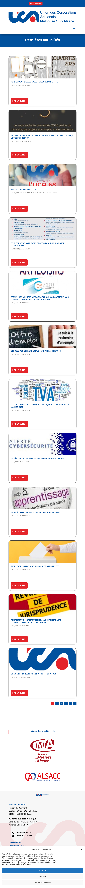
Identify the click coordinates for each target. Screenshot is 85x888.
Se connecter (35, 4)
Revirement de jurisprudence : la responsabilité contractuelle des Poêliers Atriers (36, 621)
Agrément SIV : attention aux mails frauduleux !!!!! (37, 458)
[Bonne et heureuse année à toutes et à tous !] (42, 659)
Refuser (42, 876)
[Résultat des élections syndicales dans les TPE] (42, 552)
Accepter (43, 870)
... (66, 703)
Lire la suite (18, 101)
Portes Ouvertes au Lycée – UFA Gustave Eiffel (34, 82)
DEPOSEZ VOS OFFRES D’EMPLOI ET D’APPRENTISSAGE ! (36, 351)
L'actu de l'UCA (25, 85)
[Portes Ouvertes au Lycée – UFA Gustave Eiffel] (42, 67)
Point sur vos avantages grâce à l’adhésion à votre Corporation (37, 244)
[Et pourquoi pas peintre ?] (42, 175)
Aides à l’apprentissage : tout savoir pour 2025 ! (35, 512)
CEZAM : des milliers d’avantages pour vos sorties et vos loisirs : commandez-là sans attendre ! (40, 298)
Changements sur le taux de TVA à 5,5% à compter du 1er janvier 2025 (40, 405)
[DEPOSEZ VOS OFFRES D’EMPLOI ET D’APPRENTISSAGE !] (42, 336)
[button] (82, 849)
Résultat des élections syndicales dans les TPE (35, 566)
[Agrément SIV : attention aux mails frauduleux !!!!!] (42, 444)
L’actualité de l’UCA (17, 846)
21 (70, 703)
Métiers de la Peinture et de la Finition (44, 193)
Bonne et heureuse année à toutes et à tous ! (34, 674)
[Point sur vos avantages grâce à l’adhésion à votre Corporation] (42, 229)
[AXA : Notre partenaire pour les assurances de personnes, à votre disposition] (42, 121)
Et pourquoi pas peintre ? (24, 189)
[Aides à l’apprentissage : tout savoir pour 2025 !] (42, 498)
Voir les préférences (42, 883)
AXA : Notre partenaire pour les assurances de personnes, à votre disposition (42, 136)
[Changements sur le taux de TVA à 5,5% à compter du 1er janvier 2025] (42, 390)
